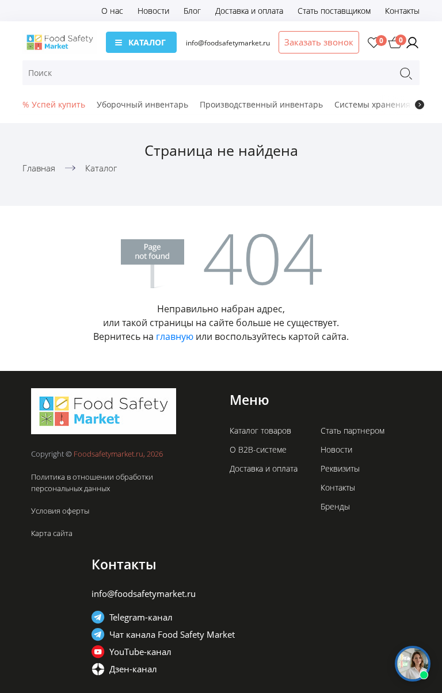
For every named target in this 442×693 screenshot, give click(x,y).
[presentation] (419, 104)
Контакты (402, 10)
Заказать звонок (318, 42)
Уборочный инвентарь (142, 104)
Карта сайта (52, 533)
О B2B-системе (258, 449)
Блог (192, 10)
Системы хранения (372, 104)
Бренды (335, 506)
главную (174, 336)
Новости (153, 10)
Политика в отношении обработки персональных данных (92, 482)
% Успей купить (53, 104)
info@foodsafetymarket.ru (228, 43)
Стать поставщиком (334, 10)
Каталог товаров (260, 430)
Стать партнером (352, 430)
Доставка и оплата (249, 10)
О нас (112, 10)
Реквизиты (340, 468)
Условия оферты (60, 511)
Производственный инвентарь (261, 104)
